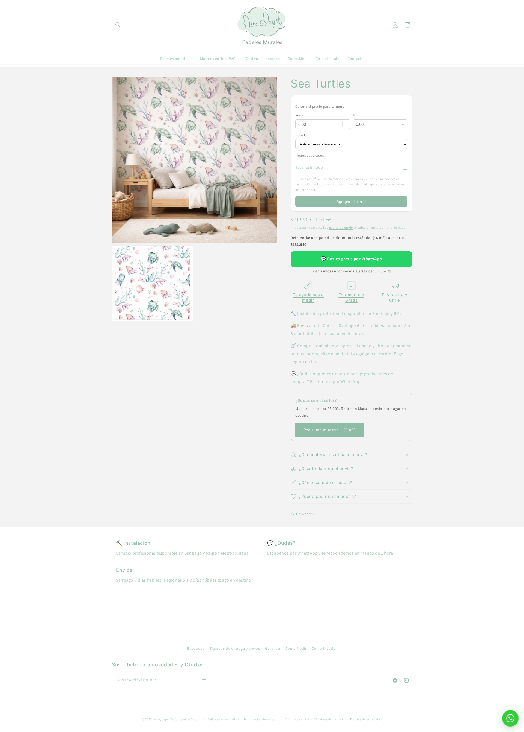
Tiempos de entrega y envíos (235, 648)
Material (301, 135)
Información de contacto (261, 719)
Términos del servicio (329, 719)
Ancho (299, 115)
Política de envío (297, 719)
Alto (356, 115)
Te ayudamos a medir (308, 297)
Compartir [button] (305, 513)
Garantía (272, 648)
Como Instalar (324, 648)
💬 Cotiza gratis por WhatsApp (351, 259)
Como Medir (296, 648)
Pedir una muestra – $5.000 (329, 429)
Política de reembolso (223, 719)
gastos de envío (341, 227)
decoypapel (161, 719)
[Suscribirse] (204, 679)
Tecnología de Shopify (186, 719)
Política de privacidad (366, 719)
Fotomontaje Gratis (351, 297)
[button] (118, 25)
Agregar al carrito (352, 201)
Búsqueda (196, 648)
